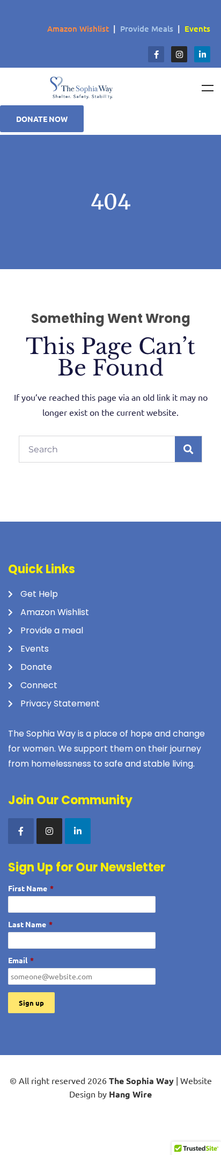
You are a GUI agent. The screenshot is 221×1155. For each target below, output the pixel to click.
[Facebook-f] (156, 54)
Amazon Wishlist (78, 28)
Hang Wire (130, 1094)
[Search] (188, 449)
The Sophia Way (141, 1080)
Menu (207, 88)
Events (197, 28)
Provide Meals (146, 28)
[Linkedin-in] (202, 54)
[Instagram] (179, 54)
